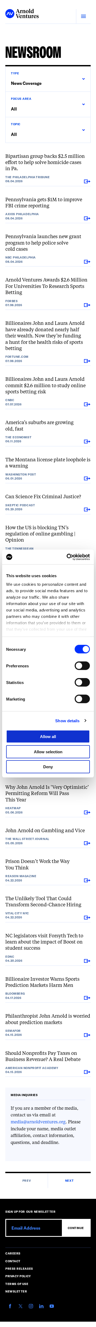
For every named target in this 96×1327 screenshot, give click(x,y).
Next (69, 1180)
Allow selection (48, 751)
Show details (67, 720)
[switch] (82, 665)
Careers (13, 1253)
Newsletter (16, 1291)
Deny (48, 767)
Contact (13, 1261)
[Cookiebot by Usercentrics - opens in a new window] (68, 556)
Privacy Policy (18, 1276)
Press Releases (19, 1268)
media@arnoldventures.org (38, 1122)
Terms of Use (17, 1284)
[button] (47, 79)
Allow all (48, 736)
